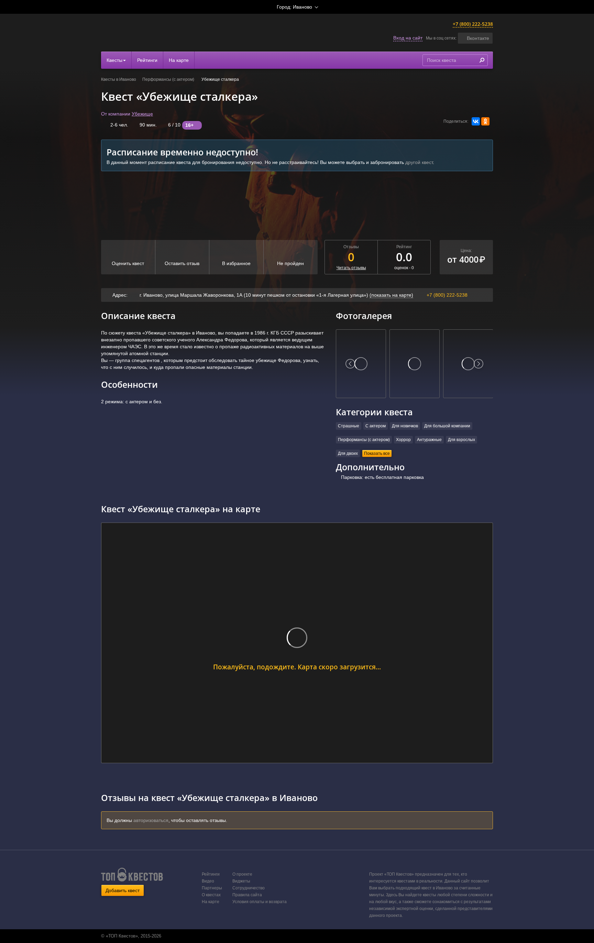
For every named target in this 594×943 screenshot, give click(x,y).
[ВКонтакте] (476, 121)
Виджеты (241, 881)
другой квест (419, 162)
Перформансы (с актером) (168, 79)
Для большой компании (447, 426)
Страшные (348, 426)
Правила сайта (247, 894)
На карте (179, 60)
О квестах (211, 894)
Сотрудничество (248, 888)
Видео (208, 881)
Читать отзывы (351, 267)
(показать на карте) (391, 295)
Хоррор (403, 439)
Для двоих (348, 453)
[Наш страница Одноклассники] (296, 936)
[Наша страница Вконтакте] (289, 936)
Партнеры (212, 888)
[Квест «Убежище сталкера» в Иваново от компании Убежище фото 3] (468, 364)
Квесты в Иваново (118, 79)
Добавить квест (123, 890)
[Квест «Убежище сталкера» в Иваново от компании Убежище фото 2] (414, 364)
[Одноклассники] (485, 121)
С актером (375, 426)
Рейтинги (147, 60)
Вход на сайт (407, 38)
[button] (475, 38)
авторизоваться (150, 820)
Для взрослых (461, 439)
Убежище (142, 114)
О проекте (242, 874)
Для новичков (405, 426)
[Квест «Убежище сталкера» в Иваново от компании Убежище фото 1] (361, 364)
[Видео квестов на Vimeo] (303, 936)
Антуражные (429, 439)
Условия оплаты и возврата (259, 901)
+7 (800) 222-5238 (473, 24)
